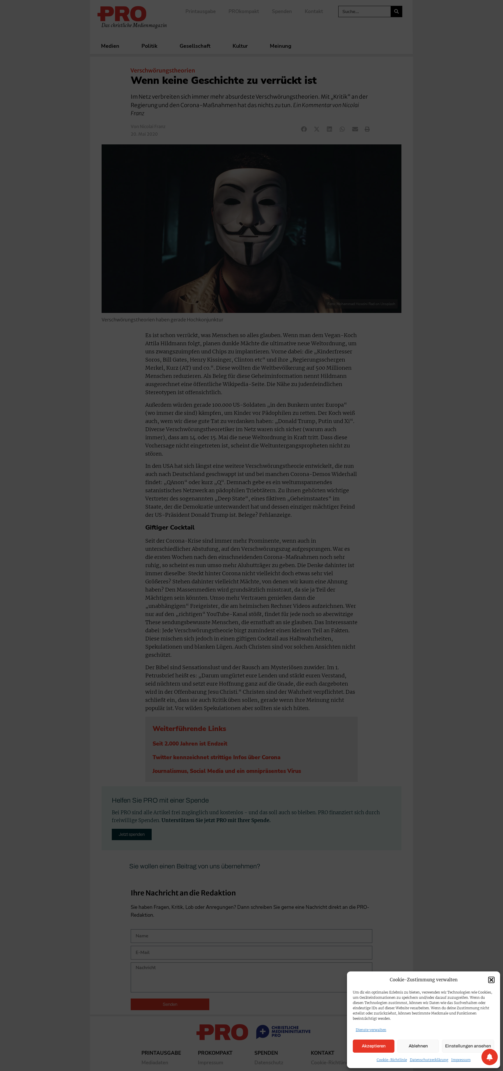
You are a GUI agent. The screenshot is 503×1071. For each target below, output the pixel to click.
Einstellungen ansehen (468, 1046)
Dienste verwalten (371, 1030)
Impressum (461, 1060)
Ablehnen (418, 1046)
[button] (491, 980)
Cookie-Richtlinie (392, 1060)
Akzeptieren (374, 1046)
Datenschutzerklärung (429, 1060)
